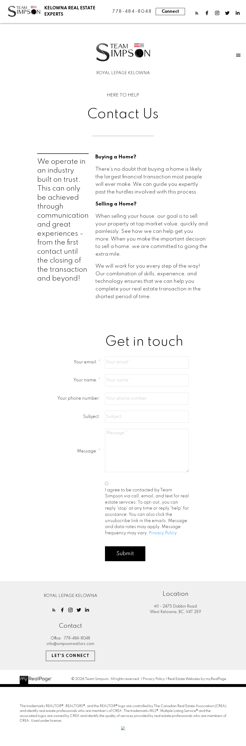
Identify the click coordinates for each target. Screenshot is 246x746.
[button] (197, 13)
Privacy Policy (163, 533)
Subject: (91, 417)
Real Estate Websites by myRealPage (196, 679)
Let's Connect (70, 656)
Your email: (86, 362)
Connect (170, 11)
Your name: (86, 380)
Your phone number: (78, 398)
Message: (87, 451)
